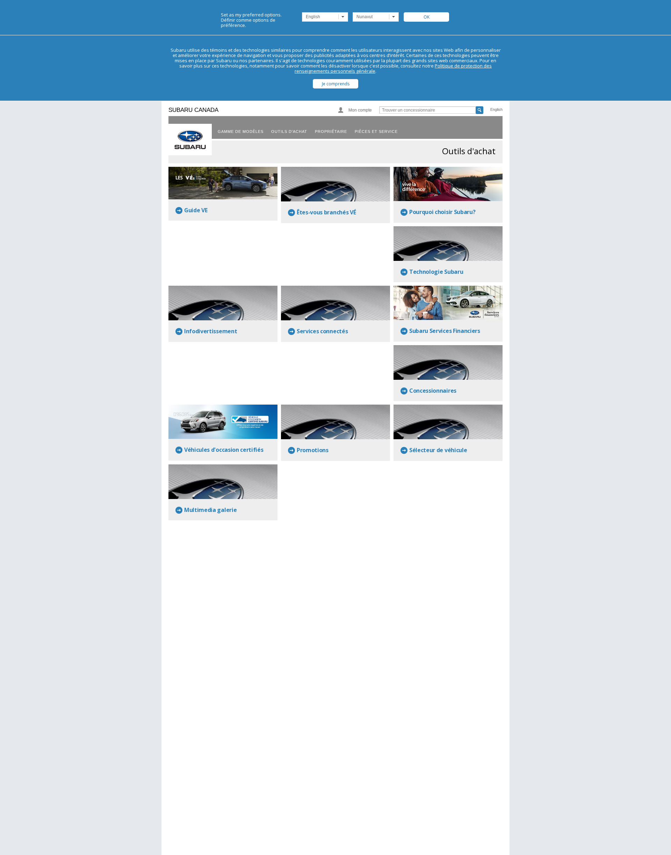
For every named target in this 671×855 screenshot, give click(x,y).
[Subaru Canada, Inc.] (190, 139)
